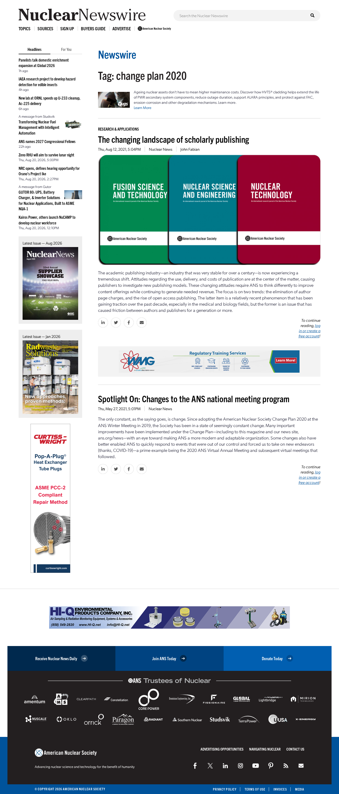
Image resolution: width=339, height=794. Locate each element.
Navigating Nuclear (265, 749)
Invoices (280, 789)
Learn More (142, 107)
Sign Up (67, 28)
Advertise (121, 28)
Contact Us (295, 749)
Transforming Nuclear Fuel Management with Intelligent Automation (39, 127)
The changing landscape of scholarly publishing (173, 138)
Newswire (117, 54)
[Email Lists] (301, 765)
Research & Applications (118, 128)
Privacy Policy (225, 789)
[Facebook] (195, 765)
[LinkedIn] (225, 765)
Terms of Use (255, 789)
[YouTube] (255, 765)
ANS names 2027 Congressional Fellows (47, 141)
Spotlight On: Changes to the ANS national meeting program (193, 398)
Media (299, 789)
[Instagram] (240, 765)
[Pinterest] (271, 765)
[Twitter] (210, 765)
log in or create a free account (309, 330)
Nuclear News (160, 149)
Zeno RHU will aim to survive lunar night (46, 154)
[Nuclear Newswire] (286, 765)
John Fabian (190, 149)
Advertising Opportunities (222, 749)
